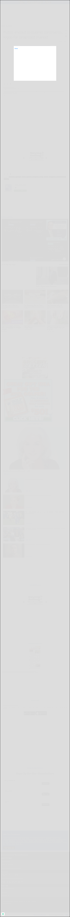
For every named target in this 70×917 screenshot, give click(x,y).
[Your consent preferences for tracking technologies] (3, 914)
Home (16, 48)
